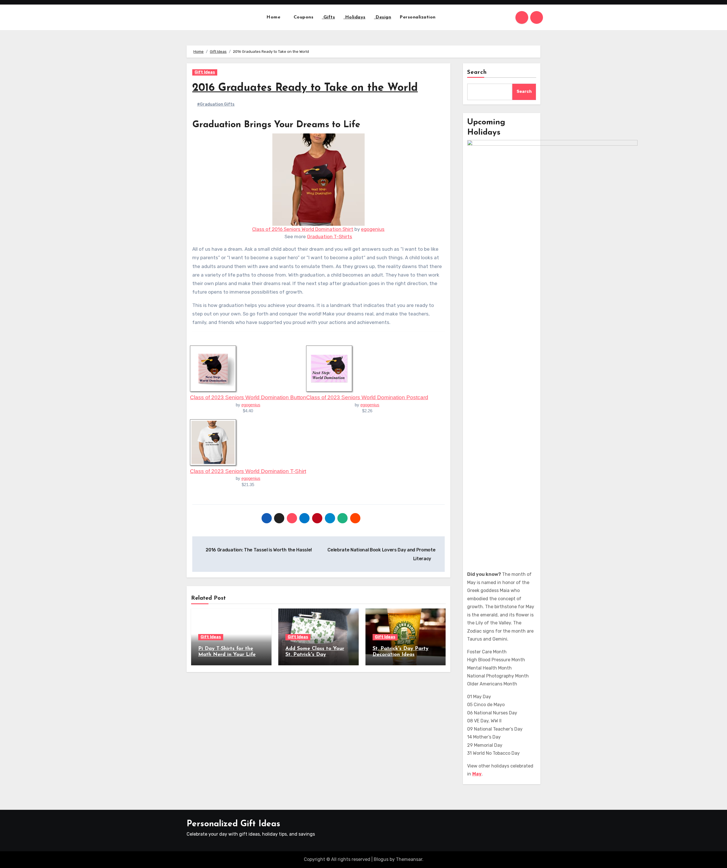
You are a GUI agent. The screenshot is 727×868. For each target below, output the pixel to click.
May (477, 774)
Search (477, 72)
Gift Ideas (205, 72)
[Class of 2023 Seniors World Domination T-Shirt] (213, 442)
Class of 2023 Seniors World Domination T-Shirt (248, 471)
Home (274, 17)
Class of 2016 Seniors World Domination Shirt (302, 229)
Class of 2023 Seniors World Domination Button (248, 397)
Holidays (354, 17)
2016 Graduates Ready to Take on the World (305, 88)
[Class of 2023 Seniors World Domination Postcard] (329, 368)
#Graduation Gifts (216, 104)
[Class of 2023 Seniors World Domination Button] (213, 368)
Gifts (328, 17)
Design (382, 17)
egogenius (373, 229)
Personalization (418, 17)
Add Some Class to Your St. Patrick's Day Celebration (314, 655)
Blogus (381, 859)
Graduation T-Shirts (329, 236)
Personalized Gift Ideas (233, 824)
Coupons (304, 17)
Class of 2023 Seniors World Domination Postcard (367, 397)
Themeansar (409, 859)
